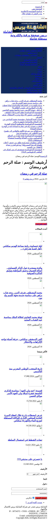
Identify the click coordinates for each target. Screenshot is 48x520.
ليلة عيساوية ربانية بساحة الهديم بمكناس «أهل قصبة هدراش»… (22, 247)
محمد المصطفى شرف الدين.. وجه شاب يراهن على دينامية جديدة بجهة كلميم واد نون (22, 295)
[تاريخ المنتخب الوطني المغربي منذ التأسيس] (35, 364)
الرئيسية (38, 7)
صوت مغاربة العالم (34, 90)
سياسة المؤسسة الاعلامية (31, 11)
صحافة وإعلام (36, 74)
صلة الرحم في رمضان (33, 173)
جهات (40, 71)
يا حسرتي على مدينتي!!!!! (29, 459)
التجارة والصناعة (30, 60)
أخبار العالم (37, 85)
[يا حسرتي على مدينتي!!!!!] (35, 454)
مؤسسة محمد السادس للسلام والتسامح (26, 88)
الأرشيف (43, 474)
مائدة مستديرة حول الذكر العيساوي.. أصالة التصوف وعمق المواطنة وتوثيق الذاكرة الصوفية (24, 271)
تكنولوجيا (38, 76)
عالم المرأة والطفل (34, 92)
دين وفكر (38, 78)
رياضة (39, 69)
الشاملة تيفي (37, 9)
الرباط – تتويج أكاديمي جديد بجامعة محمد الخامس (22, 110)
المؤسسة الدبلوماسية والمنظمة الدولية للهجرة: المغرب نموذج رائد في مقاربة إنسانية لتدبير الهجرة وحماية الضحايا (22, 126)
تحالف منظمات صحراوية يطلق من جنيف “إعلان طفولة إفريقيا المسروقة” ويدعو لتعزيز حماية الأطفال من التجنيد (22, 145)
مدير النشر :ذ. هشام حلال (32, 14)
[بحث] (46, 2)
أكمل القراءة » (41, 224)
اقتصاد (39, 57)
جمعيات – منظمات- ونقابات (26, 55)
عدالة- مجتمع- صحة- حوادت (31, 50)
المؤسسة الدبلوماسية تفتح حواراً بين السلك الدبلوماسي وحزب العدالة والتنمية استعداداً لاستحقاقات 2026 (25, 138)
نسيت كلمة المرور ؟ (34, 502)
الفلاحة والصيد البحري (28, 62)
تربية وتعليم (32, 53)
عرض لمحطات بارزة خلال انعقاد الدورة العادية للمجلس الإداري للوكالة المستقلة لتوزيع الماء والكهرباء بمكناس (23, 418)
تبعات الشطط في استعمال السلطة (25, 440)
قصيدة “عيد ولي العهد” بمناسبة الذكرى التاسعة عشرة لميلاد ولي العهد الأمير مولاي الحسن (23, 393)
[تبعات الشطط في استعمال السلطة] (35, 435)
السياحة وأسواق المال (28, 64)
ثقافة (40, 67)
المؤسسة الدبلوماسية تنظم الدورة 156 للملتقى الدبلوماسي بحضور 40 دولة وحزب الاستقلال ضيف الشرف (22, 114)
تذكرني (29, 498)
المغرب (39, 83)
